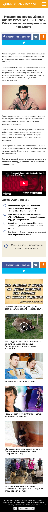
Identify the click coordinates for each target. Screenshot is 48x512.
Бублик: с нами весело (19, 4)
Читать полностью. (26, 508)
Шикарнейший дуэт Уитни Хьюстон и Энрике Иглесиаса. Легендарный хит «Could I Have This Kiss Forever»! (24, 208)
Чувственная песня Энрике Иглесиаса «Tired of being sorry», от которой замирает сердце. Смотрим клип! (27, 217)
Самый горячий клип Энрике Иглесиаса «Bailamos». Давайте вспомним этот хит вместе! (25, 225)
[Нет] (45, 504)
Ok (15, 508)
